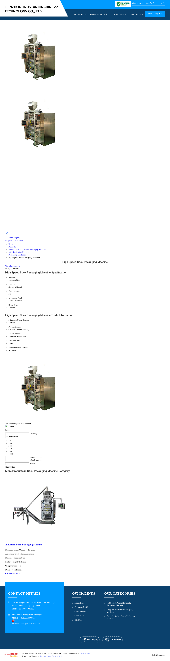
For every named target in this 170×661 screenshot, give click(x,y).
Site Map (78, 620)
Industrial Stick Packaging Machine (23, 544)
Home (11, 244)
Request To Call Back (14, 241)
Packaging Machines (17, 255)
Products (12, 247)
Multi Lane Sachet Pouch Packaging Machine (27, 249)
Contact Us (136, 14)
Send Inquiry (155, 14)
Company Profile (99, 14)
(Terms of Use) (85, 653)
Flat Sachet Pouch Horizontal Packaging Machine (119, 604)
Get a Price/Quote (12, 266)
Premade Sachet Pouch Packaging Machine (121, 617)
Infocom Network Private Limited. (51, 656)
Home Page (80, 14)
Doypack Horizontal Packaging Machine (120, 610)
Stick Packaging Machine (18, 252)
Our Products (119, 14)
